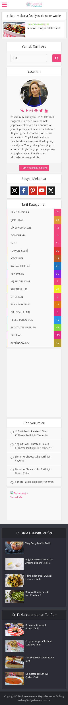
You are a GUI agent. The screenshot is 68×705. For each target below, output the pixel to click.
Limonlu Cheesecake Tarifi (30, 456)
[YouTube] (42, 190)
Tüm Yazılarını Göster (34, 167)
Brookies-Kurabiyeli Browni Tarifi (35, 626)
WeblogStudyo (26, 700)
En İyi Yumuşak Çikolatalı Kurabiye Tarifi (38, 643)
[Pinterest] (33, 190)
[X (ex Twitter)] (51, 190)
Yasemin (42, 435)
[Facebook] (24, 190)
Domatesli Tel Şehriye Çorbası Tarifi (36, 675)
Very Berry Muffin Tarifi (37, 543)
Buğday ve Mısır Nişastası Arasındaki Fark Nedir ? (39, 561)
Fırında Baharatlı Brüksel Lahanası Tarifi (38, 577)
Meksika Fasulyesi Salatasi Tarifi (43, 28)
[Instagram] (15, 190)
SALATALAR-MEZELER (38, 24)
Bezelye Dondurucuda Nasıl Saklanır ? (37, 593)
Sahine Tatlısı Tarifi (26, 481)
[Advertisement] (34, 382)
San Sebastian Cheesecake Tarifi (39, 659)
